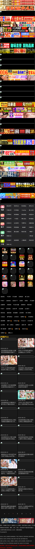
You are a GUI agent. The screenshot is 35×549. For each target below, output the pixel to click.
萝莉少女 (31, 206)
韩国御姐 (16, 214)
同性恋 (31, 236)
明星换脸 (16, 227)
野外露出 (31, 218)
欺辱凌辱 (9, 218)
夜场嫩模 (15, 312)
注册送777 (15, 300)
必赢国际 (3, 304)
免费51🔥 (9, 321)
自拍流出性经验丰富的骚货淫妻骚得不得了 (25, 472)
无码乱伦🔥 (16, 321)
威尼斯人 (3, 296)
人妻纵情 (24, 240)
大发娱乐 (3, 316)
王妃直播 (21, 308)
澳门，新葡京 (10, 325)
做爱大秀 (24, 325)
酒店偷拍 (8, 308)
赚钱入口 (10, 333)
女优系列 (16, 223)
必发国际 (21, 312)
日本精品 (16, 210)
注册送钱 (8, 300)
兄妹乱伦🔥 (25, 329)
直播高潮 (23, 304)
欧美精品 (24, 206)
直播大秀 (30, 325)
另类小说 (9, 244)
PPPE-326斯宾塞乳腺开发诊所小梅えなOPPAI (8, 368)
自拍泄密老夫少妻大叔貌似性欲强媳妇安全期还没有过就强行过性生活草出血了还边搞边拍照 (8, 439)
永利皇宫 (16, 316)
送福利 (21, 300)
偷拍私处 (3, 312)
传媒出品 (9, 236)
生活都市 (9, 240)
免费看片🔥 (23, 316)
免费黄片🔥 (3, 333)
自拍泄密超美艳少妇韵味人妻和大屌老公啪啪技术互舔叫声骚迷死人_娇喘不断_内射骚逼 (25, 439)
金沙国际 (3, 325)
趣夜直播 (9, 312)
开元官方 (23, 321)
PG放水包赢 (16, 304)
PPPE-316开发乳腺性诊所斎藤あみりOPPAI (25, 351)
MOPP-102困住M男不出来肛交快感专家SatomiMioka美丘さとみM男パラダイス (25, 508)
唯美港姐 (24, 214)
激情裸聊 (3, 321)
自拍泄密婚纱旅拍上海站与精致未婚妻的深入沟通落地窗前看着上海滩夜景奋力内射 (8, 422)
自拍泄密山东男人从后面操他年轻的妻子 (25, 386)
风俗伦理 (31, 240)
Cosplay (24, 210)
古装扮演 (9, 223)
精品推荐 (9, 206)
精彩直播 (29, 304)
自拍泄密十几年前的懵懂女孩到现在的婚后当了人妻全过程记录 (8, 386)
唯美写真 (24, 231)
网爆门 (31, 231)
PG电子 (2, 300)
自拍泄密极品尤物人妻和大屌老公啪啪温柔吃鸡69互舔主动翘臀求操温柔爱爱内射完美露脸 (26, 422)
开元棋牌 (14, 296)
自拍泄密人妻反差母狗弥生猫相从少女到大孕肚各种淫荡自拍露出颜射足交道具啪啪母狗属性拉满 (25, 370)
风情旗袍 (9, 227)
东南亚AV (31, 214)
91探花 (16, 218)
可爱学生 (24, 223)
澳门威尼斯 (3, 329)
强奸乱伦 (16, 206)
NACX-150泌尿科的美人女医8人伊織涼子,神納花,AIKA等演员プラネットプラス (8, 491)
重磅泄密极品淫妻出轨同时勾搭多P (25, 455)
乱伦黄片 (27, 308)
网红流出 (24, 218)
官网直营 (21, 296)
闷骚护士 (31, 227)
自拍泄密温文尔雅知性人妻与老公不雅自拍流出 (8, 403)
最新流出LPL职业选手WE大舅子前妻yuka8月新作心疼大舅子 (8, 456)
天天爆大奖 (30, 321)
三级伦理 (9, 210)
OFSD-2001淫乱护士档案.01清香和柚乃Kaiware (26, 403)
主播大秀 (14, 308)
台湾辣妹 (9, 214)
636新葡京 (30, 316)
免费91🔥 (10, 329)
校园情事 (16, 240)
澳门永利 (27, 296)
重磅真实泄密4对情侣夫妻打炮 (25, 490)
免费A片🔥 (17, 329)
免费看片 (17, 325)
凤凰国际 (9, 304)
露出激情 (16, 231)
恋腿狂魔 (31, 223)
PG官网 (9, 296)
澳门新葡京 (28, 312)
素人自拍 (31, 210)
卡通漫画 (9, 231)
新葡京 (26, 300)
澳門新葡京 (9, 316)
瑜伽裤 (24, 227)
